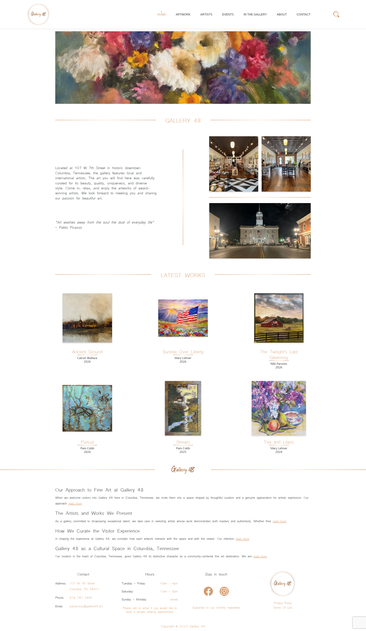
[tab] (175, 98)
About (282, 14)
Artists (206, 14)
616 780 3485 (81, 597)
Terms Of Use (282, 607)
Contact (303, 14)
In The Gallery (255, 14)
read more (75, 503)
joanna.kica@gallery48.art (86, 606)
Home (161, 14)
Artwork (183, 14)
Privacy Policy (283, 603)
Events (228, 14)
